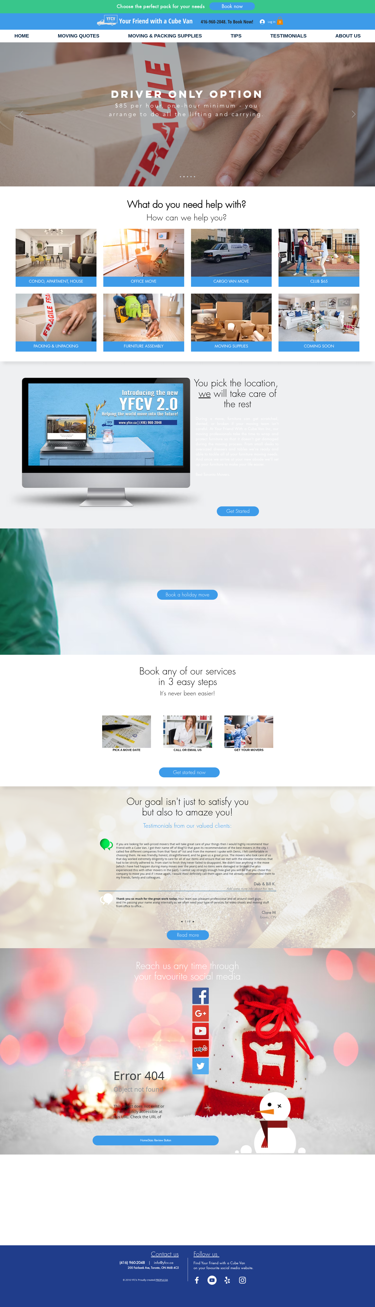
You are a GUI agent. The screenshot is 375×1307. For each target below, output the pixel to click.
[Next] (353, 114)
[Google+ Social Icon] (200, 1013)
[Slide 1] (180, 176)
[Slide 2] (184, 176)
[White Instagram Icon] (242, 1280)
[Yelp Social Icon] (200, 1048)
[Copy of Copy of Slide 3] (194, 176)
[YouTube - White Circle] (212, 1280)
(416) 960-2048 (133, 1262)
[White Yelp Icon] (227, 1280)
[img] (319, 323)
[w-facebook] (196, 1280)
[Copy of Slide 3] (191, 176)
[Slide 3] (187, 176)
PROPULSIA (162, 1279)
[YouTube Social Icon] (200, 1031)
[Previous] (21, 114)
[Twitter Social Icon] (200, 1066)
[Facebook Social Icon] (200, 996)
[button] (280, 21)
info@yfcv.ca (163, 1262)
